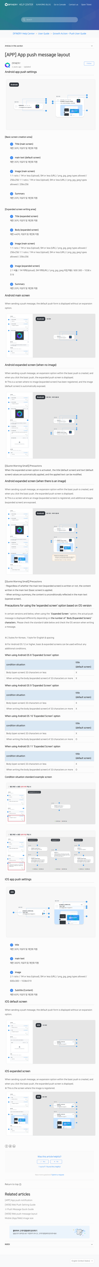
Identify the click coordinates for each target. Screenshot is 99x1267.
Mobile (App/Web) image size (19, 1218)
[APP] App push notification (18, 1200)
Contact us (73, 5)
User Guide (43, 33)
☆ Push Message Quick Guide (19, 1209)
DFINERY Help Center (24, 33)
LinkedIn (14, 1146)
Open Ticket (86, 5)
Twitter (10, 1146)
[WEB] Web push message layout (21, 1214)
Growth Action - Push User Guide (69, 33)
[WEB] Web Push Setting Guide (20, 1205)
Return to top (12, 1184)
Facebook (6, 1146)
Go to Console (60, 5)
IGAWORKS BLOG (43, 5)
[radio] (43, 1162)
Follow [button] (89, 63)
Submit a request (58, 1175)
